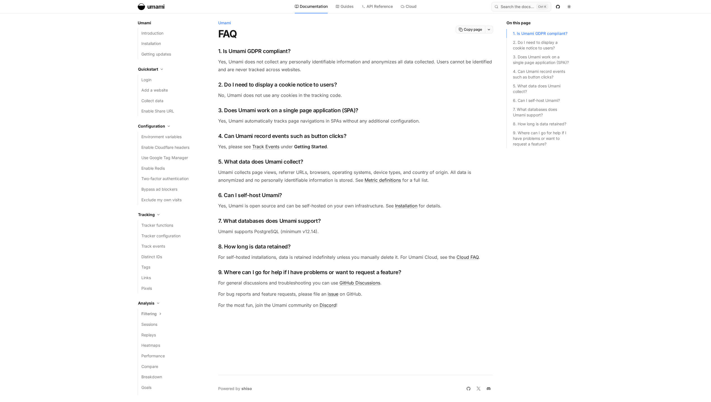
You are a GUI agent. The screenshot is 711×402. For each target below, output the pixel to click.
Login (146, 79)
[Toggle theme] (569, 6)
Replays (148, 334)
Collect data (152, 100)
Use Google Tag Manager (164, 157)
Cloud (411, 6)
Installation (151, 43)
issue (333, 294)
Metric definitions (383, 180)
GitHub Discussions (359, 283)
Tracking (146, 214)
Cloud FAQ (467, 257)
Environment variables (161, 136)
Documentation (314, 6)
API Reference (380, 6)
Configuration (151, 126)
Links (146, 277)
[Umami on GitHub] (557, 6)
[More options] (489, 30)
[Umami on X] (478, 388)
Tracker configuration (160, 235)
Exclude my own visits (161, 199)
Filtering (149, 313)
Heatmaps (150, 345)
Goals (146, 387)
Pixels (146, 288)
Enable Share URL (157, 111)
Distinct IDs (151, 256)
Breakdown (151, 376)
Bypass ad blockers (159, 189)
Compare (149, 366)
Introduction (152, 33)
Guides (347, 6)
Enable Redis (153, 168)
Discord (328, 305)
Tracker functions (157, 225)
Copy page (473, 29)
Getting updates (156, 54)
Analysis (146, 303)
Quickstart (148, 69)
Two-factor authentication (165, 178)
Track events (153, 246)
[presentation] (171, 207)
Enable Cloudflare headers (165, 147)
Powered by (235, 388)
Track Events (265, 146)
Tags (145, 267)
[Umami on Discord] (488, 388)
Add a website (154, 90)
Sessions (149, 324)
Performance (153, 355)
